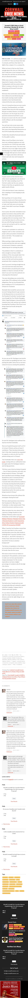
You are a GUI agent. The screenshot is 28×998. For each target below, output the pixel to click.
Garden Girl (5, 888)
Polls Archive (6, 824)
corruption (11, 663)
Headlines (7, 37)
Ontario (9, 39)
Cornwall (17, 31)
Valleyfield (21, 890)
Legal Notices (17, 877)
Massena (19, 881)
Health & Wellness (15, 37)
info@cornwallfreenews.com (11, 973)
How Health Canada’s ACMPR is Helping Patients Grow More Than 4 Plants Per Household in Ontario (13, 676)
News (21, 37)
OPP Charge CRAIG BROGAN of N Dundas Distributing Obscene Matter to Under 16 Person (16, 938)
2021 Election (5, 886)
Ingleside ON (22, 926)
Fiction (17, 890)
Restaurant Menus (13, 881)
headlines (20, 663)
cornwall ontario (21, 661)
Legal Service (5, 879)
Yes (5, 794)
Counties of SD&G (8, 35)
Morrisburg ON (17, 928)
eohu (16, 663)
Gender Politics (5, 881)
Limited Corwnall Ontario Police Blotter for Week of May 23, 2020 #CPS (13, 671)
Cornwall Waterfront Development (8, 890)
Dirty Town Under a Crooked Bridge (15, 886)
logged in (10, 779)
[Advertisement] (14, 634)
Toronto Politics (12, 879)
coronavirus (5, 663)
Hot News (16, 926)
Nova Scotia (5, 877)
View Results (14, 801)
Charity (18, 879)
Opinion (14, 39)
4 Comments (19, 664)
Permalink (9, 712)
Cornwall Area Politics (13, 33)
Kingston (11, 928)
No (5, 795)
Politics (19, 39)
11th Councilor (11, 888)
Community (11, 31)
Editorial (21, 35)
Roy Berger (11, 877)
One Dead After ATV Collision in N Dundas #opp (17, 931)
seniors (9, 664)
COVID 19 (16, 35)
